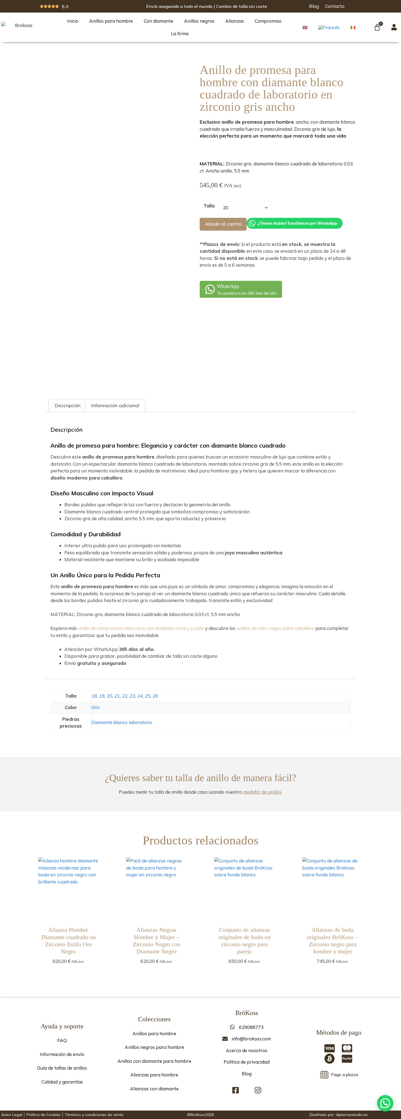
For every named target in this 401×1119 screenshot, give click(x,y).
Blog (314, 6)
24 (140, 696)
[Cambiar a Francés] (332, 27)
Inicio (72, 21)
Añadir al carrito (223, 224)
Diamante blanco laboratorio (121, 722)
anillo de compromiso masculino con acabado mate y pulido (141, 628)
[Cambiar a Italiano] (356, 27)
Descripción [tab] (67, 405)
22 (124, 696)
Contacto (335, 6)
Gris (95, 707)
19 (101, 696)
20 (109, 696)
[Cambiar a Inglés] (308, 27)
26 (155, 696)
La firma (179, 33)
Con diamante (158, 21)
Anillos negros (199, 21)
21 (117, 696)
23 (132, 696)
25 (147, 696)
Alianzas (234, 21)
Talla (209, 206)
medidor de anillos (262, 792)
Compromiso (268, 21)
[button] (385, 1103)
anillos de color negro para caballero (275, 628)
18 (94, 696)
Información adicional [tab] (115, 405)
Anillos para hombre (111, 21)
